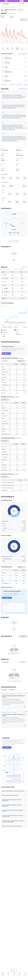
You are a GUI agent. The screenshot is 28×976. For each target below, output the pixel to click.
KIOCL (17, 330)
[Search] (20, 4)
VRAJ (17, 332)
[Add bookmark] (25, 707)
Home (2, 7)
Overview (5, 84)
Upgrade (7, 597)
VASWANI (4, 330)
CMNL (4, 334)
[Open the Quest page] (23, 4)
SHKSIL (4, 336)
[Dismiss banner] (26, 1)
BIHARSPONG (19, 334)
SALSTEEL (5, 332)
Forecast (20, 84)
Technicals (13, 84)
